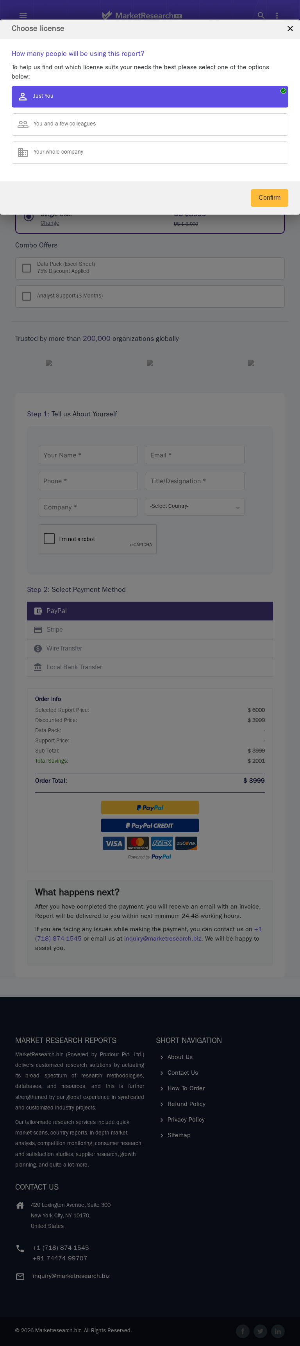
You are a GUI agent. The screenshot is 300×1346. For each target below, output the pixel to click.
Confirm (269, 197)
